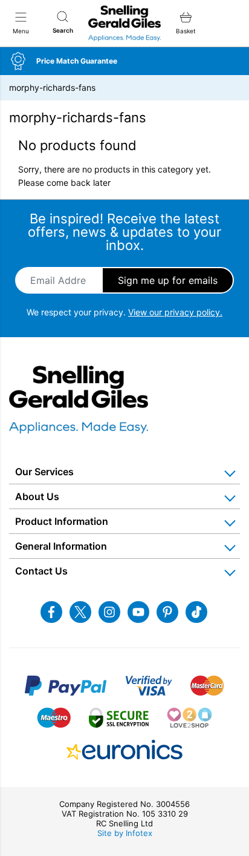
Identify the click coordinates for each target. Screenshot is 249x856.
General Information (61, 546)
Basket (186, 31)
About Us (37, 496)
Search (63, 30)
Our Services (44, 472)
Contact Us (41, 571)
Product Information (61, 521)
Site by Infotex (124, 833)
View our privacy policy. (175, 312)
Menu (21, 31)
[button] (124, 61)
